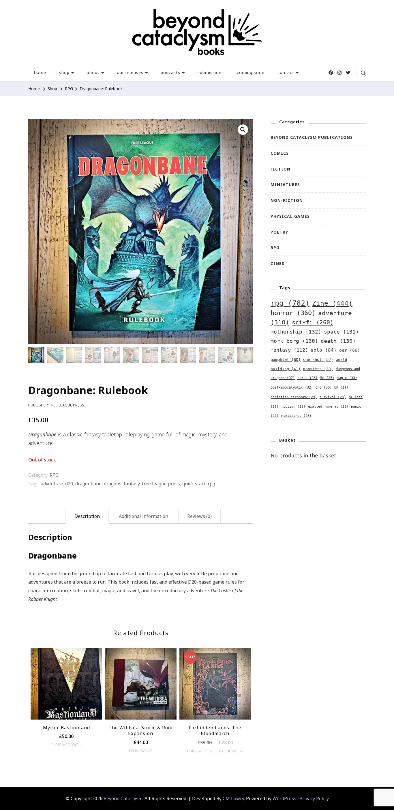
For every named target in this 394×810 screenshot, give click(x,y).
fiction (293, 406)
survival (333, 397)
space (341, 332)
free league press (161, 483)
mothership (296, 332)
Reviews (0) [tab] (199, 516)
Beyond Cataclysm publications (312, 137)
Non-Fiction (287, 200)
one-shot (318, 359)
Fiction (280, 169)
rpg (211, 483)
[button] (243, 129)
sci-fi (312, 322)
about (93, 72)
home (40, 72)
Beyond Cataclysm (123, 798)
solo (324, 350)
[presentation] (39, 712)
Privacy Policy (314, 798)
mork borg (294, 341)
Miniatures (285, 184)
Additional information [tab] (143, 516)
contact (285, 72)
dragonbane (88, 483)
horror (293, 313)
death (338, 341)
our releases (130, 72)
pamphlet (286, 359)
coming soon (250, 72)
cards (307, 378)
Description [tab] (87, 516)
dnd (324, 387)
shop (64, 72)
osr (349, 350)
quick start (193, 483)
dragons (112, 483)
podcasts (170, 72)
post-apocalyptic (292, 387)
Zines (277, 263)
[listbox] (141, 706)
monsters (318, 369)
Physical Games (290, 216)
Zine (332, 303)
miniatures (296, 416)
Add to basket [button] (66, 685)
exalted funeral (328, 406)
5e (327, 378)
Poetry (279, 232)
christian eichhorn (294, 397)
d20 (69, 483)
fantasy (132, 483)
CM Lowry (233, 798)
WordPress (284, 798)
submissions (211, 72)
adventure (52, 483)
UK (341, 387)
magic (347, 378)
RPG (54, 475)
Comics (280, 153)
